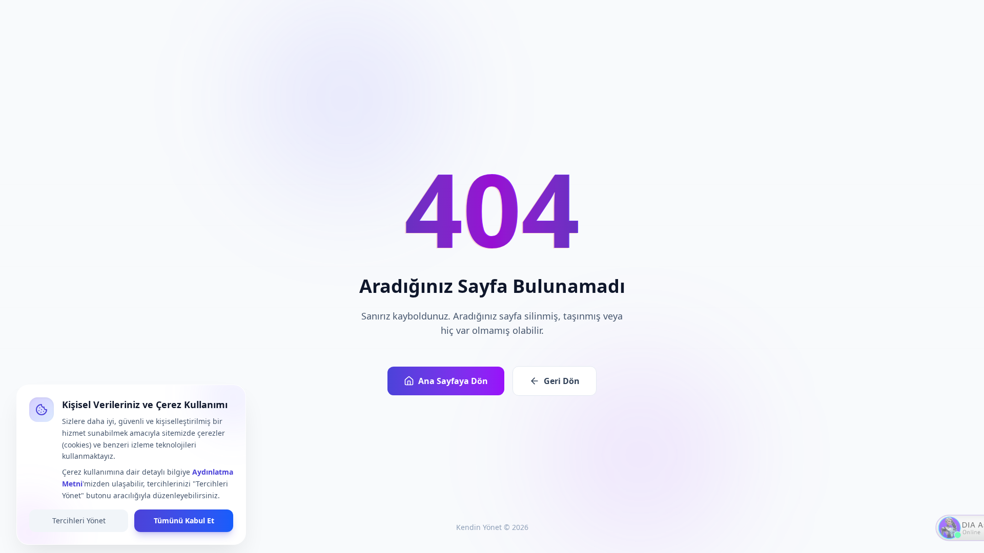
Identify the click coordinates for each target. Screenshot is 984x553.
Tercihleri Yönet (79, 520)
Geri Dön (562, 381)
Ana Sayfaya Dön (453, 381)
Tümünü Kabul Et (184, 520)
